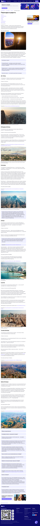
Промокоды (26, 511)
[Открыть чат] (36, 522)
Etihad (2, 18)
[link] (4, 8)
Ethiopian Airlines (3, 16)
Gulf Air (2, 19)
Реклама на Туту (26, 518)
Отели (27, 1)
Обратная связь (34, 510)
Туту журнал (8, 10)
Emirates (2, 17)
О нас (17, 509)
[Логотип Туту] (3, 1)
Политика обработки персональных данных (7, 523)
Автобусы (23, 1)
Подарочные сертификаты (26, 510)
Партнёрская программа (27, 519)
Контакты (17, 511)
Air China (2, 14)
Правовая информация (19, 512)
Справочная (34, 509)
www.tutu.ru (14, 522)
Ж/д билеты (19, 1)
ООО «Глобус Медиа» (14, 521)
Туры (33, 1)
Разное (12, 10)
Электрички (30, 1)
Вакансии (17, 510)
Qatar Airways (3, 22)
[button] (13, 511)
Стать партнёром (26, 517)
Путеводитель (3, 10)
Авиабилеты (15, 1)
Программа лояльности (27, 512)
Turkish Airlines (3, 21)
